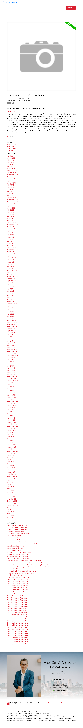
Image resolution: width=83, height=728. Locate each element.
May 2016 (10, 414)
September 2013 (12, 480)
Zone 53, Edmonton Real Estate (17, 633)
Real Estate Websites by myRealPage (66, 702)
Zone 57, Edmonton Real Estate (17, 640)
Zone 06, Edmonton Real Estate (17, 588)
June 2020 (10, 312)
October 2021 (11, 279)
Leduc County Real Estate (15, 546)
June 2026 (10, 162)
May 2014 (10, 464)
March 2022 (11, 268)
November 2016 (12, 401)
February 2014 (12, 470)
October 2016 (11, 403)
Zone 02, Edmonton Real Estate (17, 581)
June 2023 (10, 237)
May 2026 (10, 164)
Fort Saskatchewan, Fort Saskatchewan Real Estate (24, 544)
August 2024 (11, 208)
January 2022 (12, 272)
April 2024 (10, 216)
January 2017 (11, 397)
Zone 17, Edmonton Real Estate (17, 608)
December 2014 (12, 449)
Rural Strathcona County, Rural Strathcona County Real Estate (28, 565)
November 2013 (12, 476)
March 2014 (11, 468)
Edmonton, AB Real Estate (15, 540)
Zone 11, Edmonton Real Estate (17, 596)
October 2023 (11, 229)
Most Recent (11, 156)
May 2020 (10, 314)
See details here (12, 111)
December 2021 (12, 274)
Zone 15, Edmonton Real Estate (17, 604)
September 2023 (12, 231)
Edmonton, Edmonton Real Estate (18, 542)
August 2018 (11, 357)
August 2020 (11, 308)
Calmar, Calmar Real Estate (16, 531)
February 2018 (11, 370)
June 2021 (10, 287)
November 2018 (12, 351)
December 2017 (12, 374)
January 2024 (12, 222)
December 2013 (12, 474)
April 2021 (10, 291)
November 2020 (12, 301)
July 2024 (10, 210)
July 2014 (10, 459)
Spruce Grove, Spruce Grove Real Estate (20, 573)
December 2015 (12, 424)
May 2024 (10, 214)
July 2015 (10, 434)
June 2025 (10, 187)
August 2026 (11, 158)
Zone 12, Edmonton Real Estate (17, 598)
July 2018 (10, 360)
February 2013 (12, 495)
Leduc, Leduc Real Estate (15, 548)
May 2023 (10, 239)
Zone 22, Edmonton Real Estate (17, 619)
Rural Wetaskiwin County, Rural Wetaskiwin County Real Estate (28, 567)
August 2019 (11, 333)
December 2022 (12, 249)
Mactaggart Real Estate (14, 550)
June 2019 (10, 337)
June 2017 (10, 387)
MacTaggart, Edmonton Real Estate (19, 552)
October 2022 (11, 254)
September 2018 (12, 355)
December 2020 (12, 299)
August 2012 (11, 507)
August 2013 (11, 482)
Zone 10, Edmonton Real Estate (17, 594)
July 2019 (10, 335)
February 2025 (12, 195)
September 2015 (12, 430)
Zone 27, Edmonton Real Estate (17, 623)
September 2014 (12, 455)
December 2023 (12, 224)
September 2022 (12, 256)
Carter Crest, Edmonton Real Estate (18, 533)
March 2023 (11, 243)
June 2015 (10, 437)
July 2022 (10, 260)
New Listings (11, 146)
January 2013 (11, 497)
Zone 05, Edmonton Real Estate (17, 585)
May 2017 (10, 389)
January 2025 (12, 197)
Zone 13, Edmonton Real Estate (17, 600)
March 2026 (11, 168)
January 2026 (12, 173)
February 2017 (11, 395)
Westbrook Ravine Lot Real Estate (18, 577)
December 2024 (12, 199)
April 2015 (10, 441)
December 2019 (12, 324)
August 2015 (11, 432)
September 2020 (13, 306)
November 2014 (12, 451)
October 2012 (11, 503)
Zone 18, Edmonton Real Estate (17, 610)
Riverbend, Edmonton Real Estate (18, 558)
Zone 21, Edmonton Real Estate (17, 617)
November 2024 (12, 202)
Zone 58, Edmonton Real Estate (17, 642)
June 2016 (10, 412)
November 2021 (12, 276)
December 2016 (12, 399)
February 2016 (12, 420)
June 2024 (10, 212)
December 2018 (12, 349)
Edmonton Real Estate (14, 536)
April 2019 (10, 341)
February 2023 (12, 245)
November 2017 (12, 376)
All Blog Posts (11, 144)
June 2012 (10, 511)
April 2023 (10, 241)
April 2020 (10, 316)
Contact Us (70, 7)
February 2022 (12, 270)
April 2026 (10, 166)
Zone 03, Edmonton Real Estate (17, 583)
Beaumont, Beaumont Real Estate (18, 525)
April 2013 (10, 491)
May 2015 (10, 439)
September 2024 (12, 206)
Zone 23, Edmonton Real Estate (17, 621)
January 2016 (11, 422)
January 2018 (11, 372)
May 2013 (10, 489)
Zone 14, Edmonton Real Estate (17, 602)
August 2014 (11, 457)
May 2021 (10, 289)
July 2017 (10, 385)
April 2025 (10, 191)
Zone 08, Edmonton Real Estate (17, 592)
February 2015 (12, 445)
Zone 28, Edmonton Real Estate (17, 625)
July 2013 (10, 484)
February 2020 (12, 320)
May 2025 (10, 189)
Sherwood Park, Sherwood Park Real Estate (21, 571)
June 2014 (10, 461)
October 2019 (11, 328)
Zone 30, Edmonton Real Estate (17, 629)
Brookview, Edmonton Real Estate (18, 527)
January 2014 (11, 472)
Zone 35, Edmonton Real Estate (17, 631)
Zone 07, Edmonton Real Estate (17, 590)
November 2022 (12, 251)
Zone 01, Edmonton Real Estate (17, 579)
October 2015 (11, 428)
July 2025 (10, 185)
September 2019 (12, 331)
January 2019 (11, 347)
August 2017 (11, 382)
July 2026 (10, 160)
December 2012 (12, 499)
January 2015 (11, 447)
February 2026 (12, 170)
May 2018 (10, 364)
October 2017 (11, 378)
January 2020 (12, 322)
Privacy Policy (52, 702)
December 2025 (12, 175)
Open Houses (11, 148)
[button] (71, 8)
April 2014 (10, 466)
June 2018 (10, 362)
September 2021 (12, 281)
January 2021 (11, 297)
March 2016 (11, 418)
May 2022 (10, 264)
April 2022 (10, 266)
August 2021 (11, 283)
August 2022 (11, 258)
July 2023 (10, 235)
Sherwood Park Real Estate (16, 569)
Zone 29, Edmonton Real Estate (17, 627)
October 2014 (11, 453)
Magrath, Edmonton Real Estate (17, 554)
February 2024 (12, 220)
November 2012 (12, 501)
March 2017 (11, 393)
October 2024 (11, 204)
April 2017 (10, 391)
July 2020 (10, 310)
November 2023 (12, 227)
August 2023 (11, 233)
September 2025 (12, 181)
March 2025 (11, 193)
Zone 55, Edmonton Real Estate (21, 100)
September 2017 (12, 380)
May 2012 (10, 513)
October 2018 (11, 353)
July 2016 (10, 409)
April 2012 (10, 516)
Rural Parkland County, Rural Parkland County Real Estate (26, 563)
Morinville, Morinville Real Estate (18, 556)
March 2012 (11, 518)
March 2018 (11, 368)
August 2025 (11, 183)
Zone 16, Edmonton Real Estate (17, 606)
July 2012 (10, 509)
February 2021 (12, 295)
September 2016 (12, 405)
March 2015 (11, 443)
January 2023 (12, 247)
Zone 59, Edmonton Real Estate (17, 644)
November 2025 (12, 177)
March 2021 (11, 293)
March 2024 (11, 218)
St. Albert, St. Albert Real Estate (17, 575)
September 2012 (12, 505)
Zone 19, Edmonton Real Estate (17, 612)
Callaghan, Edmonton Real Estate (18, 529)
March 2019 (11, 343)
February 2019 (12, 345)
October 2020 (12, 303)
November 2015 (12, 426)
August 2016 (11, 407)
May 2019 (10, 339)
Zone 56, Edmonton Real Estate (17, 637)
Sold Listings (11, 150)
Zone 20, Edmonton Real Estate (17, 614)
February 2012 (12, 520)
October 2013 (11, 478)
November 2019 (12, 326)
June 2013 (10, 486)
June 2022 (10, 262)
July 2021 (10, 285)
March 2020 (11, 318)
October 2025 (11, 179)
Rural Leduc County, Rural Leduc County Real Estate (24, 560)
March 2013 (11, 493)
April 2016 (10, 416)
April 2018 (10, 366)
